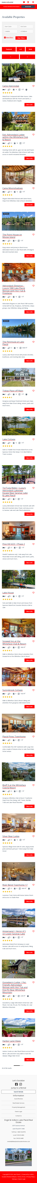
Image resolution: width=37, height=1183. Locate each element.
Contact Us (18, 1116)
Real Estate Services (18, 1103)
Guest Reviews (18, 1099)
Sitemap (14, 1179)
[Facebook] (16, 1084)
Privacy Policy (30, 1177)
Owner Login (18, 1111)
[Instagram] (20, 1084)
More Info (29, 105)
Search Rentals (18, 1092)
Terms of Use (21, 1177)
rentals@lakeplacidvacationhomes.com (18, 1141)
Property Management (18, 1107)
